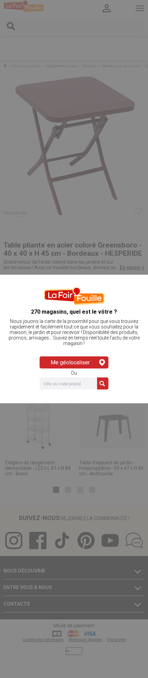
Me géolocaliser (70, 362)
